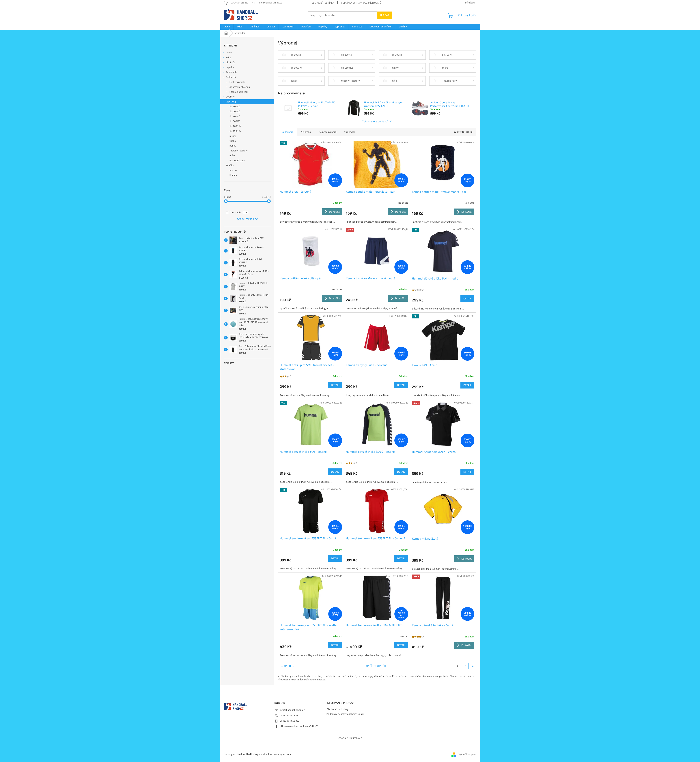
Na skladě (238, 212)
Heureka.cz (356, 738)
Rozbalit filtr (245, 219)
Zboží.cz (343, 738)
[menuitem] (227, 27)
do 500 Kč (234, 121)
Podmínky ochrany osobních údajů (361, 3)
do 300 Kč (234, 116)
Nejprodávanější (328, 132)
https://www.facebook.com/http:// (299, 726)
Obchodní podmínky (322, 3)
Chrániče (230, 62)
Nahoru (289, 665)
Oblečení (231, 77)
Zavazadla (231, 72)
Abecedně (349, 132)
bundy (232, 146)
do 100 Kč (234, 106)
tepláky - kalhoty (238, 151)
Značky (230, 165)
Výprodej (231, 102)
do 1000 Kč (235, 126)
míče (232, 155)
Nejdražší (306, 132)
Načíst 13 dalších (377, 665)
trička (232, 141)
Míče (228, 57)
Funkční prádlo (237, 82)
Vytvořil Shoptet (467, 754)
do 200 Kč (234, 111)
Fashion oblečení (238, 92)
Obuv (229, 53)
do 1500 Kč (235, 131)
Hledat (384, 15)
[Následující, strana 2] (465, 666)
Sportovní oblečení (239, 87)
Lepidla (230, 67)
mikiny (232, 136)
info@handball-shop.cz (292, 710)
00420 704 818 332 (289, 715)
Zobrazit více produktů (375, 121)
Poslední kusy (237, 160)
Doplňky (230, 97)
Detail (467, 298)
